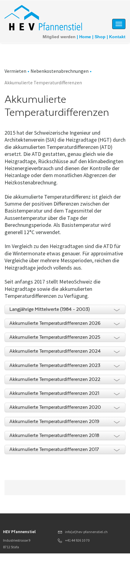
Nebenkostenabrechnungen (60, 71)
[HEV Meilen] (44, 18)
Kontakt (117, 36)
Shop (100, 36)
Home (85, 36)
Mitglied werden (59, 36)
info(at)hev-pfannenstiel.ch (86, 531)
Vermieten (15, 71)
